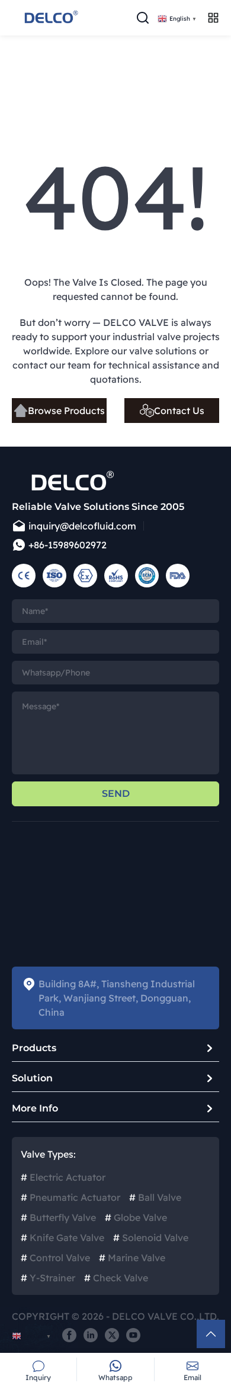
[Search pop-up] (143, 18)
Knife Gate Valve (62, 1237)
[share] (69, 1335)
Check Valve (116, 1278)
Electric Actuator (63, 1177)
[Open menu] (213, 18)
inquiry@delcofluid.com (82, 526)
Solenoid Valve (150, 1237)
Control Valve (55, 1258)
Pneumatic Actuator (70, 1197)
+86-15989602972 (67, 545)
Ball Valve (155, 1197)
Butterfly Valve (58, 1217)
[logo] (50, 17)
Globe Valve (136, 1217)
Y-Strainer (48, 1278)
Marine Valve (132, 1258)
